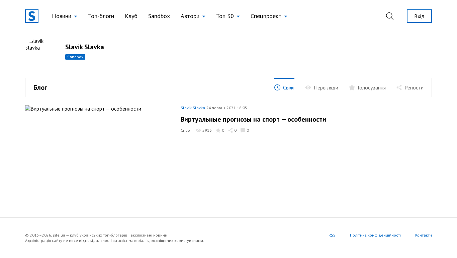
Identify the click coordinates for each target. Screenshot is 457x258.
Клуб (131, 16)
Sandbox (159, 16)
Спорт (186, 130)
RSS (332, 235)
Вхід (419, 16)
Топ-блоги (101, 16)
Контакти (423, 235)
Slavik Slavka (193, 107)
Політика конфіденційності (375, 235)
